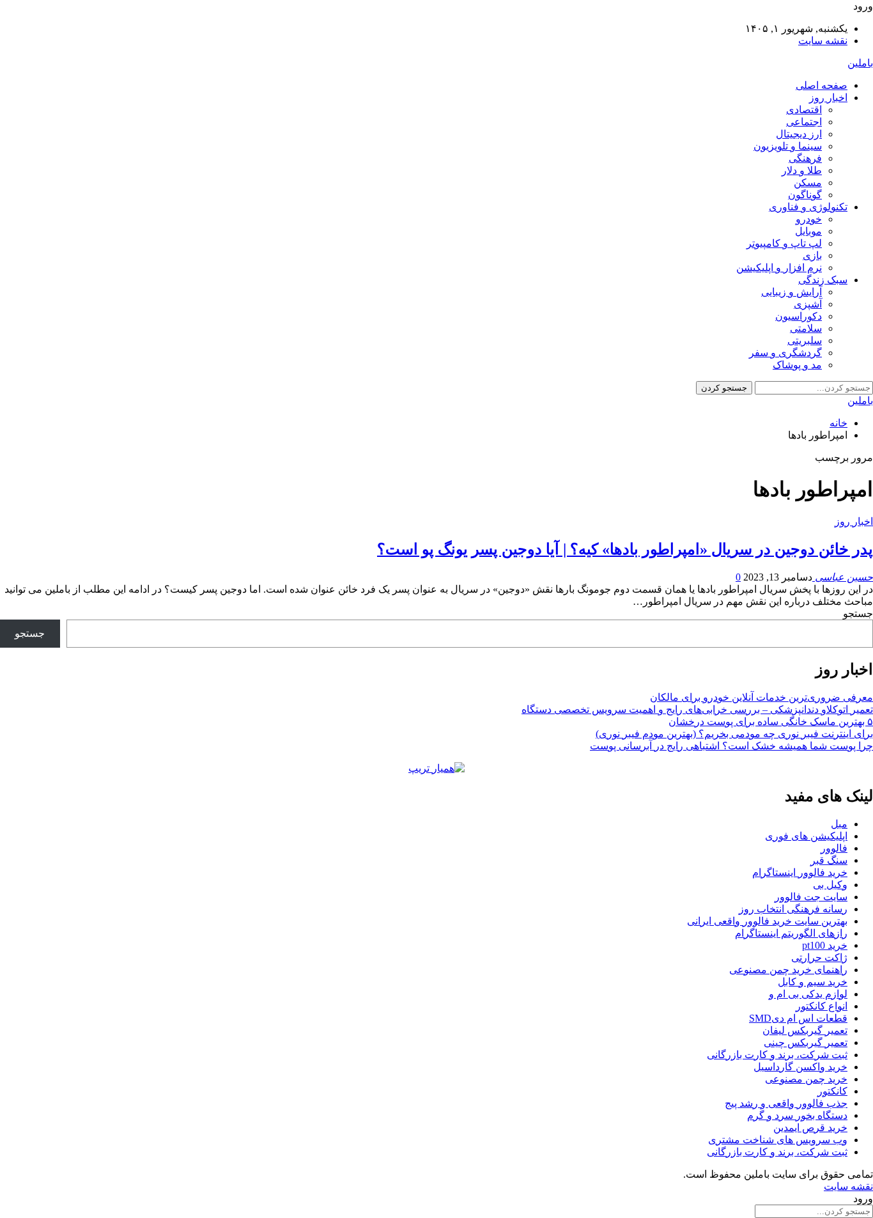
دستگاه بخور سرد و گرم (797, 1115)
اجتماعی (804, 121)
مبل (839, 823)
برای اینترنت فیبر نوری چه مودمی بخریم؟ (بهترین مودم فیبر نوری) (734, 733)
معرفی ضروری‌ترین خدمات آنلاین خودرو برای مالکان (761, 697)
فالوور (834, 848)
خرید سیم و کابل (812, 981)
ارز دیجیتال (799, 134)
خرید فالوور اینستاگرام (799, 872)
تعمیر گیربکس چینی (805, 1042)
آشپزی (808, 304)
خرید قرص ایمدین (810, 1127)
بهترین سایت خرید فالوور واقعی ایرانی (767, 921)
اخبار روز (828, 97)
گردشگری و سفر (785, 352)
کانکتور (832, 1091)
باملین (860, 63)
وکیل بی (830, 884)
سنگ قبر (828, 860)
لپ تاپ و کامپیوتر (784, 243)
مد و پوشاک (797, 364)
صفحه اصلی (821, 85)
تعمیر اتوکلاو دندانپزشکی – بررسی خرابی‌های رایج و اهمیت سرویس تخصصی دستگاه (697, 709)
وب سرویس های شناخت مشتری (777, 1139)
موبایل (808, 231)
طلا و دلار (802, 170)
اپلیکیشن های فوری (806, 836)
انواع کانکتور (821, 1006)
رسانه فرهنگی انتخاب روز (793, 908)
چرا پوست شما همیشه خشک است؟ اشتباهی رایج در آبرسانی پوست (731, 745)
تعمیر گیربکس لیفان (804, 1030)
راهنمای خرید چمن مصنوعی (788, 969)
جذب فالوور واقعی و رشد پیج (786, 1103)
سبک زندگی (822, 279)
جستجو (858, 613)
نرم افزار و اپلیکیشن (779, 267)
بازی (812, 255)
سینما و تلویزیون (787, 146)
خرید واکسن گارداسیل (800, 1066)
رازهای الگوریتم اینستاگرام (791, 933)
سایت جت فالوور (811, 896)
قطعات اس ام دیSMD (798, 1018)
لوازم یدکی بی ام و (808, 993)
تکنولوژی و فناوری (808, 206)
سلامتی (806, 328)
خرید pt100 (824, 945)
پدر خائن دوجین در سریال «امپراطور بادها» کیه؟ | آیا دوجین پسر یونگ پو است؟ (625, 549)
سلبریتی (804, 340)
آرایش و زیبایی (791, 291)
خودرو (809, 219)
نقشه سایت (822, 40)
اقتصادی (804, 109)
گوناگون (805, 194)
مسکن (808, 182)
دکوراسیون (798, 316)
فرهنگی (805, 158)
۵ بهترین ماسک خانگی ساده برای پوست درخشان (770, 721)
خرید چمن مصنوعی (806, 1079)
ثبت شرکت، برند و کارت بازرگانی (777, 1054)
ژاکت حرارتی (819, 957)
